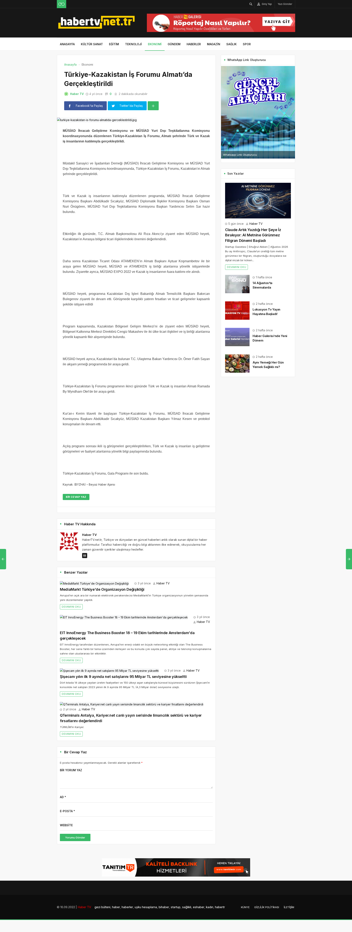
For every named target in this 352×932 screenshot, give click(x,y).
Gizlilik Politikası (266, 907)
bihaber (164, 907)
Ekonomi (155, 44)
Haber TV (77, 94)
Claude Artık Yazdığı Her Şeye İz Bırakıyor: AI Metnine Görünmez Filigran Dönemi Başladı (253, 235)
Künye (245, 907)
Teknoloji (133, 44)
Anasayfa (67, 44)
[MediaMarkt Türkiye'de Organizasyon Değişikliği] (94, 583)
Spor (247, 44)
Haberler (194, 44)
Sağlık (231, 44)
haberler (127, 907)
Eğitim (114, 44)
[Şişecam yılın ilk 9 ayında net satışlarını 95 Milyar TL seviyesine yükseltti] (109, 670)
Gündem (174, 44)
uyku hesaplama (146, 907)
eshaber (198, 907)
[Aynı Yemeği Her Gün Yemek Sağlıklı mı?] (237, 363)
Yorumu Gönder (75, 837)
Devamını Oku (71, 606)
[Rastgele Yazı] (61, 4)
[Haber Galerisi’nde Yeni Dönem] (237, 336)
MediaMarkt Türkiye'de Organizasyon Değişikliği (102, 589)
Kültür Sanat (92, 44)
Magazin (213, 44)
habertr (220, 907)
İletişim (289, 907)
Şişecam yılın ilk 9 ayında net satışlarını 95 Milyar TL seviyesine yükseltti (123, 676)
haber (116, 907)
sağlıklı (186, 907)
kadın (209, 907)
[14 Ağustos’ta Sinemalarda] (237, 283)
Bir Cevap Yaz (76, 496)
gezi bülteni (102, 907)
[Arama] (251, 4)
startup (175, 907)
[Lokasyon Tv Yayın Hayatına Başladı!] (237, 310)
